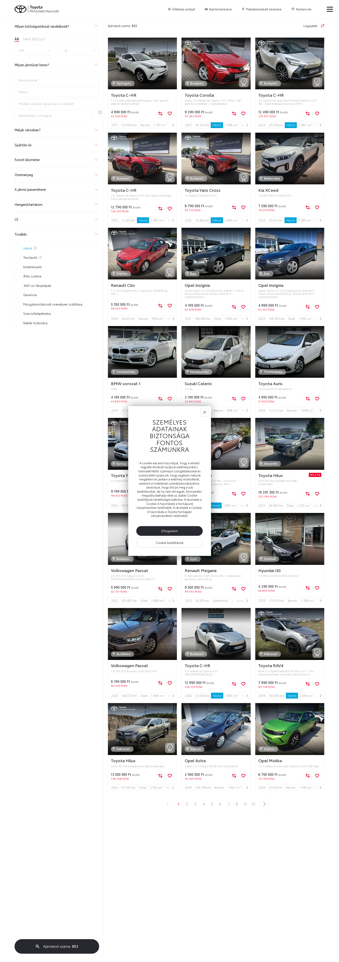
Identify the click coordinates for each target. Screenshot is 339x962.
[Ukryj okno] (205, 412)
